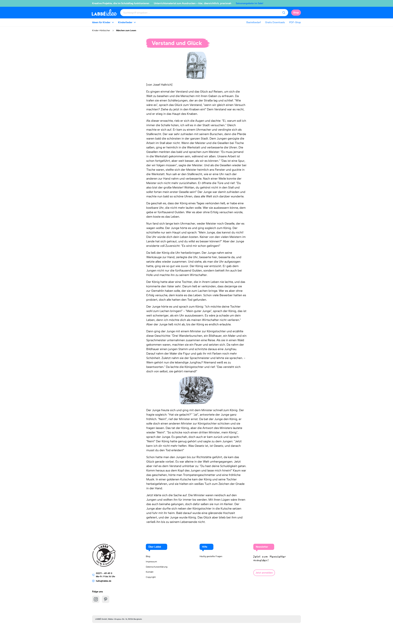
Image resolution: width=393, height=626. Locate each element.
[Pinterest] (105, 599)
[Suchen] (283, 12)
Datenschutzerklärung (156, 567)
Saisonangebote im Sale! (249, 3)
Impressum (151, 561)
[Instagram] (95, 599)
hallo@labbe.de (103, 581)
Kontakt (149, 572)
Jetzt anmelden (264, 572)
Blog (148, 556)
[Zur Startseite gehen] (104, 12)
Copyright (151, 577)
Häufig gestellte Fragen (211, 556)
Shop (296, 12)
